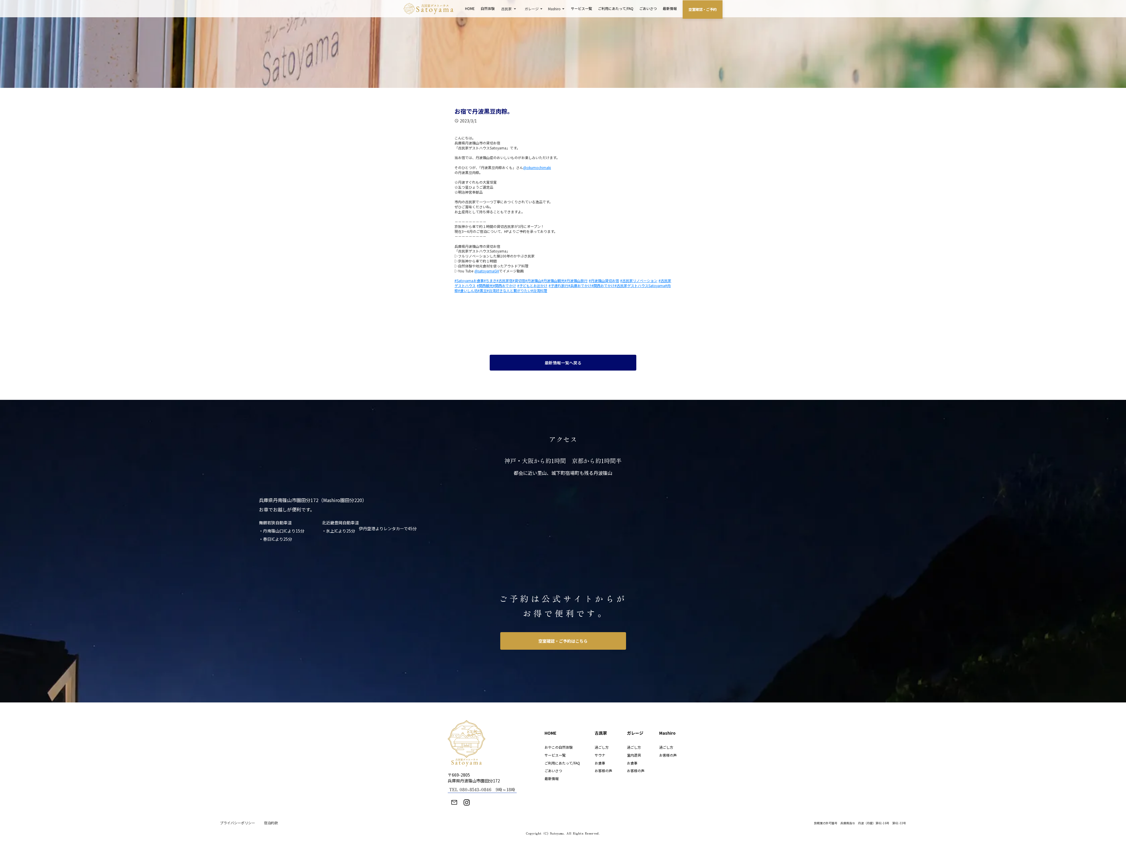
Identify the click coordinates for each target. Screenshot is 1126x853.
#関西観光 (485, 285)
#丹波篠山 (533, 280)
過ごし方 (602, 747)
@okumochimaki (537, 167)
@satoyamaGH (486, 270)
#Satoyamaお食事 (469, 280)
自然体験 (488, 8)
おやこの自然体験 (559, 747)
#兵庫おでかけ (579, 285)
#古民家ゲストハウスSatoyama (640, 285)
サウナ (600, 755)
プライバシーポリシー (237, 822)
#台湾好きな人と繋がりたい (509, 290)
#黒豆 (482, 290)
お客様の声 (603, 770)
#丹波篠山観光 (552, 280)
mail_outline (454, 802)
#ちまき (490, 280)
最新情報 (670, 8)
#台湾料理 (539, 290)
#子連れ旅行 (558, 285)
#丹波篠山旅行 (576, 280)
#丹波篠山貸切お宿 (604, 280)
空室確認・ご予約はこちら (563, 641)
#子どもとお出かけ (532, 285)
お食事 (600, 762)
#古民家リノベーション (638, 280)
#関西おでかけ (504, 285)
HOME (470, 8)
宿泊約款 (271, 822)
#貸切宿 (519, 280)
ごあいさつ (648, 8)
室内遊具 (634, 755)
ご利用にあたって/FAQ (615, 8)
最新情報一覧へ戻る (563, 363)
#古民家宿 (504, 280)
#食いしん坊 (468, 290)
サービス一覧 (581, 8)
